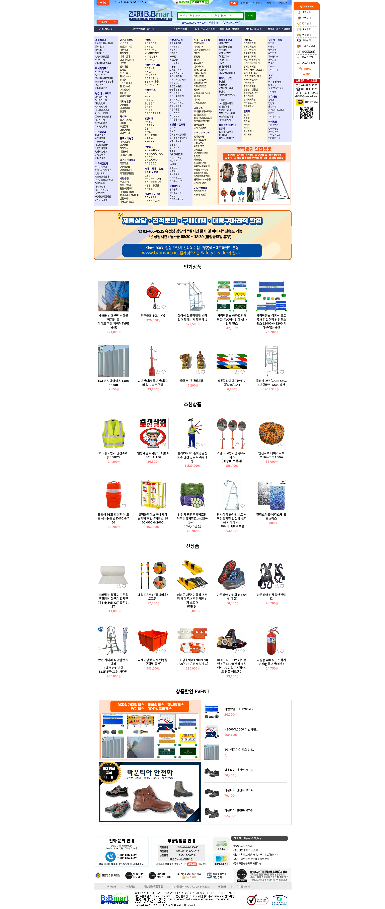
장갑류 (271, 43)
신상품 (192, 546)
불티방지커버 (225, 66)
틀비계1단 (99, 46)
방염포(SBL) (224, 60)
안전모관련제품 (152, 65)
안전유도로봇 (200, 139)
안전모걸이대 (151, 71)
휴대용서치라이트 (202, 166)
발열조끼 (124, 198)
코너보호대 (199, 124)
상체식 (148, 96)
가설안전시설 (105, 29)
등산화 (123, 111)
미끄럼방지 (125, 141)
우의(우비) (125, 182)
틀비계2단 (99, 50)
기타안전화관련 (127, 173)
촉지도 (172, 196)
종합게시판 (249, 96)
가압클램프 (100, 155)
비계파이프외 (101, 68)
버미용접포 (224, 43)
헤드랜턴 (198, 159)
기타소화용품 (225, 120)
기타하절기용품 (127, 192)
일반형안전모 (151, 43)
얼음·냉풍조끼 (126, 188)
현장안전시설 (176, 40)
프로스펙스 (125, 73)
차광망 (172, 151)
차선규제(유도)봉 (202, 50)
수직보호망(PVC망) (178, 138)
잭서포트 (99, 85)
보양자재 (272, 60)
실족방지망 (100, 193)
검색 (250, 15)
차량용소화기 (225, 110)
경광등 (197, 156)
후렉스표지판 (250, 86)
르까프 (123, 69)
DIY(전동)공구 (274, 81)
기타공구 (272, 91)
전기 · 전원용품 (202, 133)
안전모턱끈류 (151, 75)
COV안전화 (125, 89)
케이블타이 (273, 56)
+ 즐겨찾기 (103, 2)
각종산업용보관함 (153, 200)
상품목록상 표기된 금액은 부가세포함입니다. (256, 854)
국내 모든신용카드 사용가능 (247, 863)
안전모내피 (150, 68)
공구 (270, 75)
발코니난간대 (101, 100)
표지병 (197, 53)
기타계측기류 (274, 116)
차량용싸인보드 (201, 83)
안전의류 (149, 118)
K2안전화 (124, 43)
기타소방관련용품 (227, 125)
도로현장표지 (250, 53)
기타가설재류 (101, 200)
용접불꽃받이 (225, 40)
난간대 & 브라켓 (103, 93)
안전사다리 (100, 173)
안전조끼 (149, 122)
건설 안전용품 (180, 29)
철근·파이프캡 (101, 190)
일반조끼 (149, 128)
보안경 (148, 175)
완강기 (222, 128)
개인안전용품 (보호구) (143, 29)
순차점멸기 (199, 143)
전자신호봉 (199, 136)
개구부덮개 (100, 186)
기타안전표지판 (251, 79)
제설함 (197, 96)
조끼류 (247, 114)
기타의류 (248, 134)
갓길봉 (197, 56)
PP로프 (172, 164)
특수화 (123, 116)
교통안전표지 (250, 50)
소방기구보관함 (226, 131)
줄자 (270, 78)
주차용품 (198, 108)
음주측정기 (273, 106)
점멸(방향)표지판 (202, 176)
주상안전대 (150, 103)
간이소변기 (273, 125)
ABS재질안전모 (152, 53)
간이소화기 (224, 106)
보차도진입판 (200, 114)
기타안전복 (150, 141)
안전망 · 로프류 (177, 124)
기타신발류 (125, 101)
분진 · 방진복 (151, 135)
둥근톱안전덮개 (176, 89)
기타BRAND (125, 96)
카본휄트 (223, 50)
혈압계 (271, 100)
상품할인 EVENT (193, 691)
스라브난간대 (101, 96)
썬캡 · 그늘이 (126, 185)
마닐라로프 (174, 174)
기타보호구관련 (152, 194)
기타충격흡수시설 (202, 93)
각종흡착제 (174, 83)
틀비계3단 (99, 53)
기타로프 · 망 (175, 181)
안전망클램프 (101, 148)
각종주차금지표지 (202, 121)
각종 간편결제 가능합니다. (247, 850)
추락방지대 (150, 106)
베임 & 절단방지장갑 (154, 153)
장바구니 (271, 3)
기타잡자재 (273, 69)
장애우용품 (174, 186)
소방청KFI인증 (225, 46)
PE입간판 (173, 60)
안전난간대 (100, 60)
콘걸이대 (173, 50)
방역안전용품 (200, 191)
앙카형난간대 (101, 106)
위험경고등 (199, 146)
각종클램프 (100, 132)
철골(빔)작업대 (102, 176)
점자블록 (173, 189)
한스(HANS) (126, 76)
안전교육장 (174, 116)
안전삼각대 (199, 76)
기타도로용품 (200, 102)
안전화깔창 (125, 166)
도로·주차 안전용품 (205, 29)
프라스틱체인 (175, 69)
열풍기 (271, 63)
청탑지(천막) (175, 157)
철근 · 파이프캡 (176, 96)
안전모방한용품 (152, 78)
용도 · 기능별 (127, 138)
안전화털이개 (126, 170)
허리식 (148, 93)
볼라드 (197, 60)
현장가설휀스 (101, 166)
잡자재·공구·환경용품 (279, 29)
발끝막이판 (100, 183)
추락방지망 (174, 147)
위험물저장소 (175, 106)
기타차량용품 (200, 86)
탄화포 (222, 63)
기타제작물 (249, 106)
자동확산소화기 (226, 116)
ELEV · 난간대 (101, 113)
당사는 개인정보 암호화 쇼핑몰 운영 (251, 859)
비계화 (123, 123)
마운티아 (124, 50)
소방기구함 (174, 109)
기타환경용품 (274, 138)
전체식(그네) (150, 100)
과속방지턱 (199, 46)
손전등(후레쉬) (201, 153)
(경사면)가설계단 (103, 196)
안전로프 (173, 167)
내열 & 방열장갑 (152, 160)
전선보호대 (174, 63)
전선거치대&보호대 (104, 180)
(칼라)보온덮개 (176, 154)
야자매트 (173, 161)
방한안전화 (125, 130)
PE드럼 (172, 56)
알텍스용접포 (225, 53)
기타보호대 (150, 189)
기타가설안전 (101, 163)
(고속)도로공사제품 (252, 76)
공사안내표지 (250, 56)
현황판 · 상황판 (251, 89)
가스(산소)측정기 (276, 110)
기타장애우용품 (176, 199)
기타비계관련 (101, 88)
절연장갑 (149, 156)
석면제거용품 (200, 194)
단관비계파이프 (102, 71)
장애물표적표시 (201, 69)
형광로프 (173, 171)
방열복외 (223, 135)
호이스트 (272, 66)
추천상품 (192, 404)
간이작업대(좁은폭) (104, 43)
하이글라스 (224, 56)
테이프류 (272, 50)
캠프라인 (124, 66)
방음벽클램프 (101, 151)
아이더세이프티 (127, 60)
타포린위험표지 (176, 73)
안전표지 (249, 29)
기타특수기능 (126, 155)
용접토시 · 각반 (226, 88)
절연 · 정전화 (126, 120)
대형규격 (124, 151)
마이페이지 (257, 3)
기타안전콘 (174, 46)
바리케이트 (199, 63)
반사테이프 (174, 99)
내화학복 (149, 138)
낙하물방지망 (175, 141)
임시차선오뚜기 (201, 79)
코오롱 (123, 63)
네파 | (123, 56)
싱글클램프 (100, 141)
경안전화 (124, 145)
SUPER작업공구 (275, 88)
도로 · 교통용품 (202, 40)
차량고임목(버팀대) (203, 118)
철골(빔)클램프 (102, 145)
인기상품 (192, 266)
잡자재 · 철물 (275, 40)
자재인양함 (174, 113)
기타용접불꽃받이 (227, 73)
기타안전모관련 (152, 85)
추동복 (247, 121)
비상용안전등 (200, 163)
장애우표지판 (175, 192)
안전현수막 (249, 83)
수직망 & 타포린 (251, 93)
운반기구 (272, 53)
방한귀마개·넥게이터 (129, 195)
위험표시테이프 (176, 102)
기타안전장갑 (151, 163)
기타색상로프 (175, 177)
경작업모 (149, 46)
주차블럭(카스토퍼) (203, 111)
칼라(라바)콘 (175, 43)
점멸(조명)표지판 (251, 73)
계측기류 (272, 96)
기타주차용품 (200, 128)
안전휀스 (173, 53)
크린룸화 (124, 126)
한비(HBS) (125, 86)
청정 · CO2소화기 (227, 113)
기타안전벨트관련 (153, 113)
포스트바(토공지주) (104, 78)
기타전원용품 (200, 183)
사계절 (247, 124)
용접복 (222, 91)
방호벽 (197, 89)
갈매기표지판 (200, 73)
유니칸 (123, 79)
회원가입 (244, 3)
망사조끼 (149, 131)
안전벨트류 (150, 90)
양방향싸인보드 (201, 172)
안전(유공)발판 (102, 56)
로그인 (234, 3)
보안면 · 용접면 (152, 185)
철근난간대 (100, 120)
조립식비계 (100, 40)
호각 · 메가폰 (175, 76)
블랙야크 (124, 53)
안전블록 (149, 110)
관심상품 (283, 3)
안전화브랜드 (126, 40)
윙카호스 (198, 149)
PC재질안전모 (151, 56)
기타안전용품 (200, 188)
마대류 (271, 46)
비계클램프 (100, 135)
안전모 (148, 40)
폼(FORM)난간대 (103, 116)
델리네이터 (199, 66)
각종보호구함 (151, 197)
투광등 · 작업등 (201, 169)
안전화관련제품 (127, 160)
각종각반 (124, 163)
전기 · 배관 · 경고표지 (254, 69)
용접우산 (223, 69)
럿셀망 (172, 131)
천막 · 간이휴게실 (177, 79)
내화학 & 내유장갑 (153, 150)
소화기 (222, 100)
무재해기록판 (250, 99)
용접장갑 (223, 85)
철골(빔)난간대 (102, 110)
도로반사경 (199, 43)
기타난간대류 (101, 126)
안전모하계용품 (152, 81)
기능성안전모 (151, 50)
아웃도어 (248, 131)
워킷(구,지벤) (126, 46)
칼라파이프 (100, 75)
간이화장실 (273, 128)
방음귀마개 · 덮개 (153, 179)
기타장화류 (125, 108)
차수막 (197, 99)
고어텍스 (124, 148)
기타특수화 (125, 133)
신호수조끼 (150, 125)
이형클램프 (100, 138)
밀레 (128, 56)
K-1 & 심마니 (126, 83)
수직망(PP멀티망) (177, 134)
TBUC (123, 93)
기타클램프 (100, 158)
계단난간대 (100, 103)
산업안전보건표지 (252, 60)
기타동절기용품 (127, 201)
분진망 (172, 128)
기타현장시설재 (176, 119)
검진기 (271, 113)
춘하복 (247, 118)
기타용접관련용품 (227, 94)
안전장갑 (149, 147)
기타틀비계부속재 (103, 63)
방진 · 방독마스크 (153, 182)
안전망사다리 (175, 144)
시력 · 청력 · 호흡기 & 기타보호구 (155, 170)
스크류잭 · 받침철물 (104, 81)
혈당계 (271, 103)
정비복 (247, 128)
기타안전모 (150, 60)
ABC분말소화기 (226, 103)
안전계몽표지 (250, 43)
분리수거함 (273, 131)
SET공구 (272, 85)
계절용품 (124, 178)
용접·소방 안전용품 (229, 29)
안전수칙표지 (250, 46)
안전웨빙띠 (174, 93)
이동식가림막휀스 (103, 170)
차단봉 (172, 66)
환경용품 (272, 122)
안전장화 (124, 105)
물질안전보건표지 (252, 63)
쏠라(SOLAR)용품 (202, 179)
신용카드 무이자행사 (244, 846)
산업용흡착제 (274, 135)
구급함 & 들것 (175, 86)
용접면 (222, 81)
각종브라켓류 (101, 123)
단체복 (258, 29)
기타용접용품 (225, 78)
